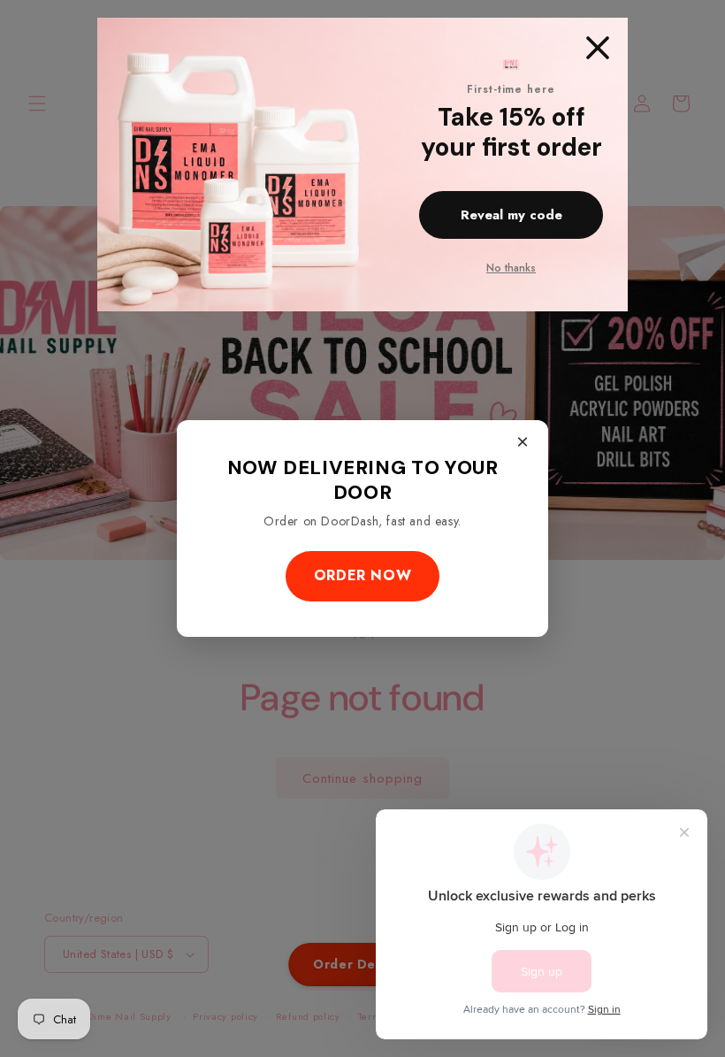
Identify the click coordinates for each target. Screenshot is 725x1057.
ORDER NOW (362, 575)
